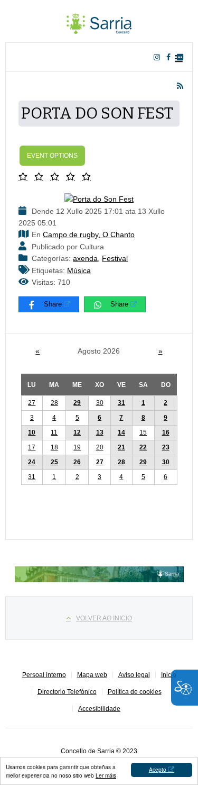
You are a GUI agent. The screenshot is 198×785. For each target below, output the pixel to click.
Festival (115, 258)
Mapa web (92, 675)
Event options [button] (52, 155)
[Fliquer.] (182, 57)
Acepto (157, 769)
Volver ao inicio (104, 618)
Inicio (168, 675)
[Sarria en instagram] (159, 57)
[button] (25, 177)
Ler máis (106, 775)
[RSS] (182, 86)
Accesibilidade (99, 708)
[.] (99, 21)
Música (79, 270)
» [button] (160, 351)
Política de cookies (135, 692)
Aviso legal (134, 675)
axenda (85, 258)
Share (53, 304)
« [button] (37, 351)
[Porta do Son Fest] (99, 198)
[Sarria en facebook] (170, 57)
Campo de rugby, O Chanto (89, 234)
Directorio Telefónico (67, 692)
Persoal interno (44, 675)
